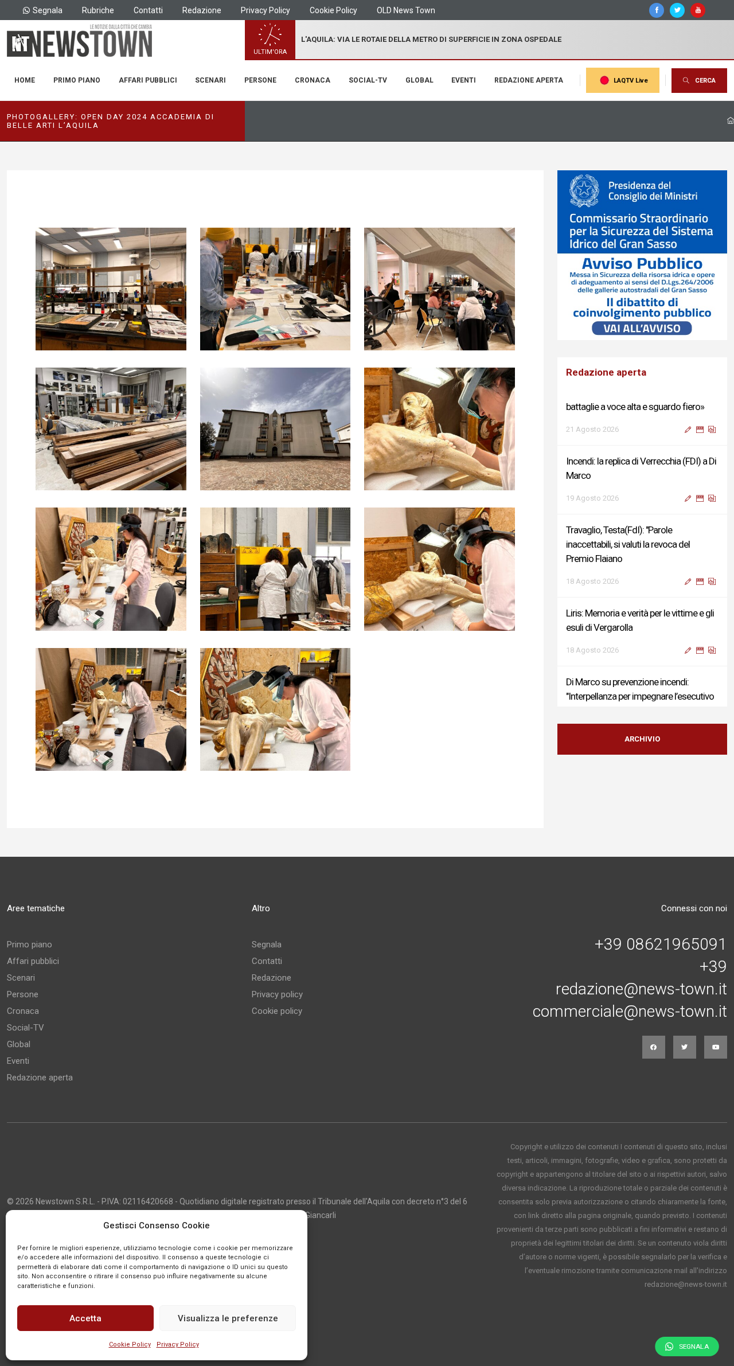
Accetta (85, 1318)
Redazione (201, 10)
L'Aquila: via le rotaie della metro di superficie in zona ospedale (431, 39)
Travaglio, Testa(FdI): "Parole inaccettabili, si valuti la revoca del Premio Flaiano (628, 501)
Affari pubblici (148, 80)
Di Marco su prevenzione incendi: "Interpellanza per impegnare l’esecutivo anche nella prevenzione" (640, 653)
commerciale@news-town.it (630, 1011)
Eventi (463, 80)
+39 (713, 967)
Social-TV (368, 80)
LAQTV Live (631, 80)
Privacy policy (277, 994)
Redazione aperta (528, 80)
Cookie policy (277, 1011)
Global (419, 80)
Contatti (148, 10)
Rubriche (98, 10)
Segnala (48, 10)
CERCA (705, 80)
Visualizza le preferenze (228, 1318)
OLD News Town (406, 10)
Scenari (210, 80)
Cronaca (312, 80)
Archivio (642, 739)
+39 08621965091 (661, 944)
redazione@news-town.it (641, 989)
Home (24, 80)
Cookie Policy (130, 1344)
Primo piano (76, 80)
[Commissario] (642, 255)
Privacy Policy (178, 1344)
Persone (260, 80)
